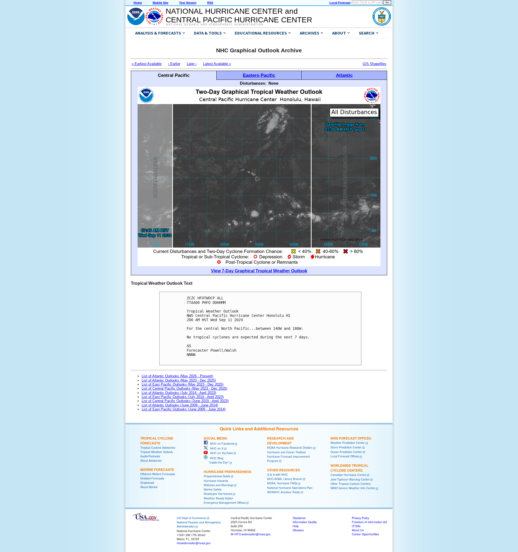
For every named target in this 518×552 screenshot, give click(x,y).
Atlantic (344, 75)
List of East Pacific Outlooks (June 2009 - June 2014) (184, 409)
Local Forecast (339, 2)
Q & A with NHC (277, 474)
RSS (210, 2)
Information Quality (305, 522)
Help (296, 526)
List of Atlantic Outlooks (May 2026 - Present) (177, 376)
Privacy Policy (360, 518)
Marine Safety (212, 489)
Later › (192, 64)
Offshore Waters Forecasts (157, 474)
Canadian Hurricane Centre (348, 475)
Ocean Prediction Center (346, 452)
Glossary (298, 530)
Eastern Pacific (259, 75)
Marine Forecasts (157, 469)
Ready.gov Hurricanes (218, 494)
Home (138, 2)
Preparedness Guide (217, 476)
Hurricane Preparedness (227, 471)
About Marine (149, 487)
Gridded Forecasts (152, 478)
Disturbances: (253, 83)
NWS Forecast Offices (350, 438)
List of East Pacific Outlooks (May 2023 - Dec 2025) (182, 384)
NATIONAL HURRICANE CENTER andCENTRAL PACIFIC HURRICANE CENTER (239, 15)
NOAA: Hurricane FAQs (282, 483)
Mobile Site (160, 2)
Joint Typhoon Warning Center (350, 479)
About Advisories (151, 460)
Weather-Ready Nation (218, 498)
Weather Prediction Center (347, 443)
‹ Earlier (174, 64)
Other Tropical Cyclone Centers (350, 484)
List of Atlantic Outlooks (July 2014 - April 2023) (179, 393)
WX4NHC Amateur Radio (283, 492)
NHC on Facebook (221, 443)
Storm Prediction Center (346, 447)
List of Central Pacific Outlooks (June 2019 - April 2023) (185, 401)
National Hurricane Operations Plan (289, 488)
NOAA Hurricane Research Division (289, 447)
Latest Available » (217, 64)
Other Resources (283, 470)
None (273, 83)
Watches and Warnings (218, 485)
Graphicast (147, 483)
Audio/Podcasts (150, 456)
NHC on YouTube (220, 453)
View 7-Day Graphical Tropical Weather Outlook (259, 271)
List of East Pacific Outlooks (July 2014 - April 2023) (183, 397)
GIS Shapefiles (374, 64)
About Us (358, 530)
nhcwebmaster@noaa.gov (193, 543)
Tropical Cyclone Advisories (157, 447)
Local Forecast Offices (344, 456)
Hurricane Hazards (216, 481)
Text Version (187, 2)
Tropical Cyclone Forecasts (156, 440)
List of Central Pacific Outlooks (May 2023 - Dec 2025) (184, 388)
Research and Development (280, 440)
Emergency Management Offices (225, 502)
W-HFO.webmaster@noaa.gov (251, 534)
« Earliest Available (147, 64)
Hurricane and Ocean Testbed (286, 452)
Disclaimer (299, 518)
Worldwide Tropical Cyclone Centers (349, 468)
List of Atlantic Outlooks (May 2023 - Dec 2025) (179, 380)
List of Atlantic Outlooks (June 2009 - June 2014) (180, 405)
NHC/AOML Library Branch (284, 479)
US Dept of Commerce (191, 518)
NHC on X (215, 448)
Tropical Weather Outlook (156, 452)
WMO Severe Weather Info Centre (352, 488)
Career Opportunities (365, 534)
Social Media (215, 438)
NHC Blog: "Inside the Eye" (216, 460)
